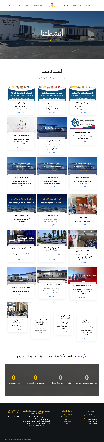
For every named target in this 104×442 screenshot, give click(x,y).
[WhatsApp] (14, 416)
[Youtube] (18, 416)
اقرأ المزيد (20, 112)
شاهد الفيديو (20, 146)
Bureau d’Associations (40, 5)
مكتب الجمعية (77, 5)
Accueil (11, 5)
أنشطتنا (66, 5)
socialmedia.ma (28, 439)
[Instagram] (11, 416)
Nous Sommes (23, 5)
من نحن (88, 5)
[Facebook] (8, 416)
